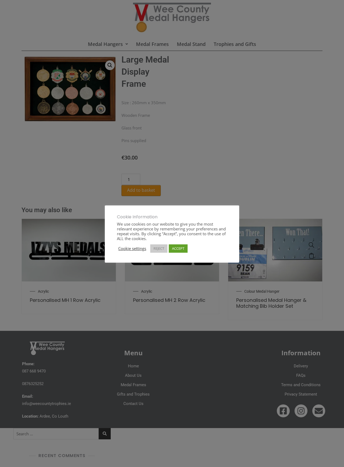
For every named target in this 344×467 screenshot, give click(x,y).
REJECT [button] (158, 248)
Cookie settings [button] (132, 248)
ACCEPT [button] (178, 248)
